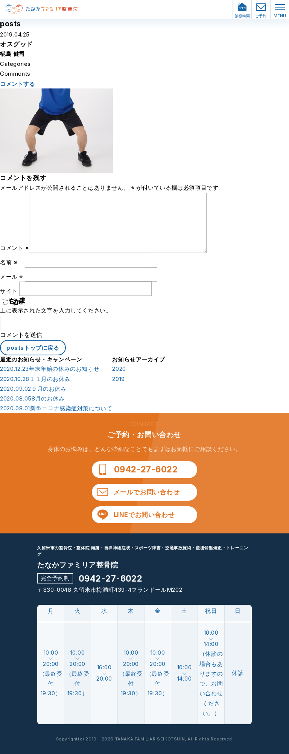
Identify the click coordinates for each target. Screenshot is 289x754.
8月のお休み (32, 398)
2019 (118, 379)
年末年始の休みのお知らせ (49, 369)
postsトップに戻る (32, 347)
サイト (9, 290)
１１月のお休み (35, 379)
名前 (8, 262)
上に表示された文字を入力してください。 (55, 310)
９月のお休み (33, 388)
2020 (119, 369)
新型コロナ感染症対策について (56, 408)
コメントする (17, 84)
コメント (14, 247)
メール (11, 276)
